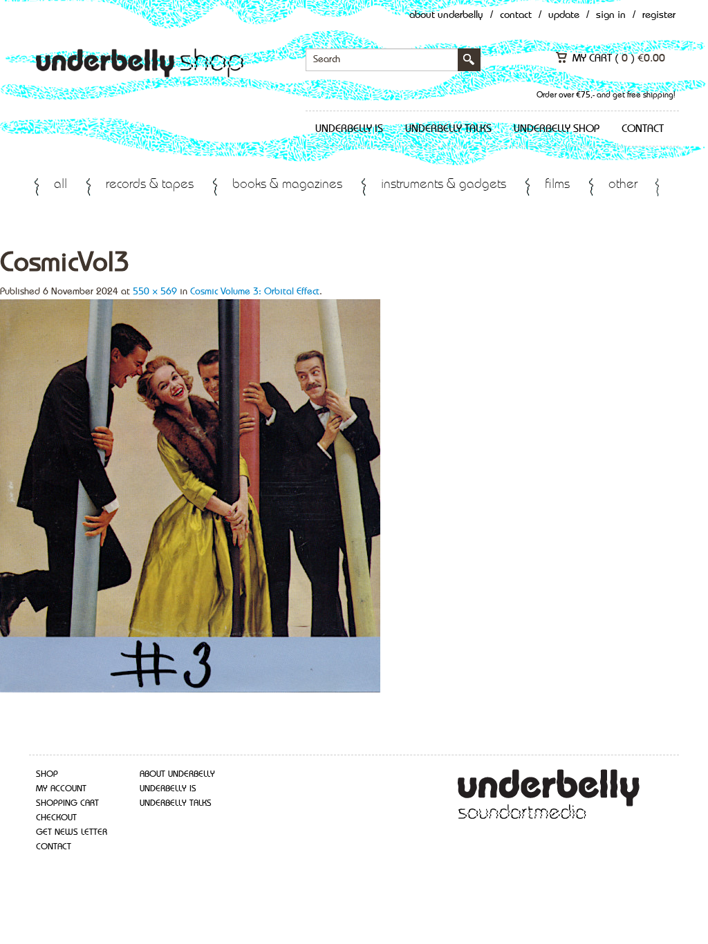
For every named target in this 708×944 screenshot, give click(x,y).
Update (563, 15)
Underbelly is (349, 129)
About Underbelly (446, 15)
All (60, 184)
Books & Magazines (287, 184)
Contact (516, 15)
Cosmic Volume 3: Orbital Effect (254, 291)
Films (557, 184)
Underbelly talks (448, 129)
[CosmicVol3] (190, 494)
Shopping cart (67, 803)
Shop (47, 774)
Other (622, 184)
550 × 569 (155, 291)
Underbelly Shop (556, 129)
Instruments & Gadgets (443, 184)
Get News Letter (71, 832)
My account (61, 788)
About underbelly (177, 774)
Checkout (56, 817)
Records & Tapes (150, 184)
